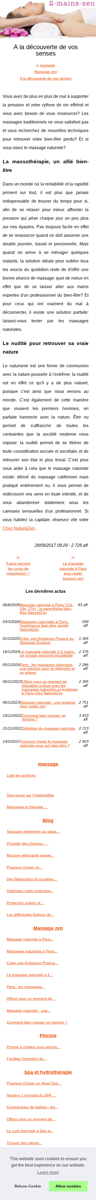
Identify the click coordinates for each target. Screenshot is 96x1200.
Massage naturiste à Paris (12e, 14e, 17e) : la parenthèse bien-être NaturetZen (47, 608)
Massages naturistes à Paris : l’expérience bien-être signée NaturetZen (45, 625)
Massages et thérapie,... (27, 807)
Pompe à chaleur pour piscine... (33, 1047)
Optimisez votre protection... (30, 891)
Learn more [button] (48, 1172)
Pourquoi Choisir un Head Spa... (34, 1083)
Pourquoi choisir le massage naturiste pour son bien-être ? (45, 743)
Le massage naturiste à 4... (30, 975)
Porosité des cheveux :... (27, 843)
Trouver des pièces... (24, 1143)
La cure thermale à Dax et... (30, 1131)
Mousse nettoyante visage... (30, 855)
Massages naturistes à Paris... (32, 951)
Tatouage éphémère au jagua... (33, 831)
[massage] (48, 19)
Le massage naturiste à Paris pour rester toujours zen (73, 570)
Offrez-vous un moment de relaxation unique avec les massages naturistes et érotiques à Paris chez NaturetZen (50, 687)
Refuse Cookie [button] (27, 1186)
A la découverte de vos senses (45, 78)
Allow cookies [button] (68, 1186)
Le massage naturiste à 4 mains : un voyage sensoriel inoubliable (48, 653)
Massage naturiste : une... (29, 1010)
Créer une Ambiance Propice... (32, 963)
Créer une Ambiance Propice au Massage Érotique (47, 640)
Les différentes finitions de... (30, 914)
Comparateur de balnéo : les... (32, 1107)
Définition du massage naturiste (48, 728)
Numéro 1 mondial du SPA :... (31, 1095)
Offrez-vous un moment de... (31, 998)
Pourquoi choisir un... (24, 867)
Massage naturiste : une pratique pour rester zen (47, 704)
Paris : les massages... (26, 987)
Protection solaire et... (25, 903)
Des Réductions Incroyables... (32, 879)
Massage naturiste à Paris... (30, 939)
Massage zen (45, 71)
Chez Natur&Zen (19, 528)
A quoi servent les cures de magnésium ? (18, 568)
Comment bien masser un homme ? (44, 717)
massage (47, 65)
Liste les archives (21, 775)
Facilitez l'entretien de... (27, 1058)
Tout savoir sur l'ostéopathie (30, 795)
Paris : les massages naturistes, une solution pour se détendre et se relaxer (47, 668)
